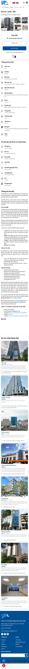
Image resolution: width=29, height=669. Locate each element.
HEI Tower (3, 363)
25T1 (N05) (4, 564)
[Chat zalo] (4, 660)
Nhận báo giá (14, 43)
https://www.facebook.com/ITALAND (17, 312)
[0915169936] (4, 665)
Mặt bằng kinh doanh (20, 642)
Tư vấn (2, 642)
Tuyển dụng (4, 646)
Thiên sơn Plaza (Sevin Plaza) (8, 465)
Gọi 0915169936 (14, 48)
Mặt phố (17, 644)
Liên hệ (2, 648)
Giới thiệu (3, 644)
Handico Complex (5, 397)
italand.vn (10, 314)
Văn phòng (18, 640)
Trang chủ (6, 7)
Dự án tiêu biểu (19, 646)
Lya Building (4, 598)
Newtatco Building (5, 531)
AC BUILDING (4, 498)
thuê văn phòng (15, 300)
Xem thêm (4, 29)
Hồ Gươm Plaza (5, 432)
